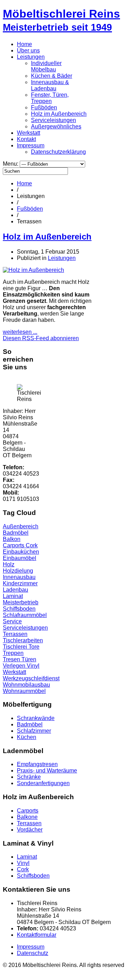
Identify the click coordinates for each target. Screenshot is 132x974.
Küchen (26, 737)
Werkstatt (28, 133)
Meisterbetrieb (20, 602)
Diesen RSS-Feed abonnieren (41, 338)
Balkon (11, 539)
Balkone (27, 817)
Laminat (13, 596)
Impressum (30, 145)
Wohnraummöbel (24, 691)
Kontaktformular (36, 935)
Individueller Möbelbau (46, 66)
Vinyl (33, 666)
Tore (34, 647)
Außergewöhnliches (56, 126)
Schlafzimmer (34, 731)
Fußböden (44, 107)
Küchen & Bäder (51, 76)
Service (12, 621)
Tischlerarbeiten (23, 640)
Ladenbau (15, 590)
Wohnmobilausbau (26, 685)
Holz (8, 564)
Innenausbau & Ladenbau (50, 85)
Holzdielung (18, 571)
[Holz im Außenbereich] (33, 270)
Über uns (28, 50)
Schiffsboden (19, 609)
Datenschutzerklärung (58, 152)
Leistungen (31, 57)
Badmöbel (16, 533)
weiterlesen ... (20, 332)
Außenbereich (20, 526)
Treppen (13, 653)
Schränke (29, 777)
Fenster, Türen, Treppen (50, 98)
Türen (28, 659)
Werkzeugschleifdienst (31, 678)
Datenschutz (32, 953)
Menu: (11, 164)
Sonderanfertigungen (43, 783)
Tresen (12, 659)
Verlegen (15, 666)
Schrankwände (36, 718)
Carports (14, 545)
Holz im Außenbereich (59, 114)
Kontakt (26, 139)
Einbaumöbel (19, 558)
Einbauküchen (21, 552)
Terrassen (15, 634)
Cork (32, 545)
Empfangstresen (37, 764)
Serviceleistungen (53, 120)
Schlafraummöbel (25, 615)
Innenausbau (19, 577)
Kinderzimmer (20, 583)
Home (24, 44)
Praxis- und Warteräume (47, 771)
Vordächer (30, 830)
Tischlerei (16, 647)
